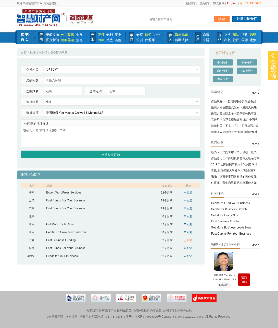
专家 (139, 34)
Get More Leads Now (225, 215)
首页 (24, 52)
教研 (253, 34)
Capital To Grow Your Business (66, 232)
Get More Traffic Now (60, 224)
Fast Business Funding (61, 240)
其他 (118, 39)
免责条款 (156, 310)
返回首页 (191, 3)
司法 (236, 34)
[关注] (198, 37)
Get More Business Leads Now (231, 227)
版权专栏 (247, 71)
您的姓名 (32, 91)
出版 (227, 39)
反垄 (109, 39)
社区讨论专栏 (38, 52)
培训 (139, 39)
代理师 (150, 39)
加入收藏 (218, 3)
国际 (244, 39)
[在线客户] (273, 55)
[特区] (170, 37)
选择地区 (32, 101)
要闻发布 (52, 34)
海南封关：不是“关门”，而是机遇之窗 (235, 126)
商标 (101, 39)
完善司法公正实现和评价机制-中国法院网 (237, 119)
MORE (255, 92)
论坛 (206, 34)
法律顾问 (168, 310)
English (232, 3)
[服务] (131, 37)
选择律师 (32, 112)
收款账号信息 (183, 310)
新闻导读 (67, 39)
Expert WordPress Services (63, 192)
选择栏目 (32, 69)
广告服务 (116, 310)
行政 (244, 34)
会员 (79, 34)
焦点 (79, 39)
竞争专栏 (247, 62)
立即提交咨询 (111, 154)
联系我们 (104, 310)
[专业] (93, 37)
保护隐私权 (142, 310)
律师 (148, 34)
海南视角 (181, 34)
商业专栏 (223, 71)
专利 (109, 34)
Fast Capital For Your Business (231, 233)
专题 (206, 39)
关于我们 (92, 310)
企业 (156, 34)
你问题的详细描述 (36, 123)
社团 (236, 39)
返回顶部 (244, 280)
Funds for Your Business (62, 256)
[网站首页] (26, 37)
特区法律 (181, 39)
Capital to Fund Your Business (230, 203)
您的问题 (32, 80)
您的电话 (96, 91)
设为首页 (205, 3)
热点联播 (67, 34)
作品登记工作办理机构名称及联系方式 (235, 158)
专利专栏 (223, 62)
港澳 (253, 39)
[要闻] (41, 37)
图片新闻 (52, 39)
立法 (227, 34)
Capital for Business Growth (229, 209)
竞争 (118, 34)
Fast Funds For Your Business (65, 200)
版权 (101, 34)
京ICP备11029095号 (148, 316)
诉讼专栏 (223, 79)
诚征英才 (128, 310)
